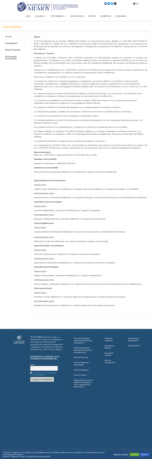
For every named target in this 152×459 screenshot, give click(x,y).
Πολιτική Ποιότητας (81, 357)
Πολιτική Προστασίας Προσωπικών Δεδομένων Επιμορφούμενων (83, 350)
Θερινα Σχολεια (77, 16)
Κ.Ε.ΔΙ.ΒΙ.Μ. (39, 16)
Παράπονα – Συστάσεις (109, 339)
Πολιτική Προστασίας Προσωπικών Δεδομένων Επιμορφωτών (83, 340)
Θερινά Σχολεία (134, 346)
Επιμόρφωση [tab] (11, 43)
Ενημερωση (105, 16)
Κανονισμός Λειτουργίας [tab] (11, 57)
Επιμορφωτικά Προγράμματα (133, 339)
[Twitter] (112, 3)
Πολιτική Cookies (80, 375)
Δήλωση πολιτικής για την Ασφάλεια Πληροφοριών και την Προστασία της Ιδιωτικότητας (83, 383)
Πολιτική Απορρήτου (81, 370)
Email (32, 365)
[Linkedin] (108, 3)
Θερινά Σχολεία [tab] (13, 50)
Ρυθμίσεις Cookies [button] (120, 454)
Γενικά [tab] (8, 36)
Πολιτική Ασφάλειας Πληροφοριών (81, 364)
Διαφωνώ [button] (144, 454)
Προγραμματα (57, 16)
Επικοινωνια (121, 16)
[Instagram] (115, 3)
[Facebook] (105, 3)
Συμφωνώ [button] (134, 454)
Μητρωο (92, 16)
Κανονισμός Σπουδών (109, 354)
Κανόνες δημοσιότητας (110, 361)
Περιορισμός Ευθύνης (109, 347)
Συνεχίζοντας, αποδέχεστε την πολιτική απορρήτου (43, 374)
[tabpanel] (91, 174)
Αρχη (28, 16)
